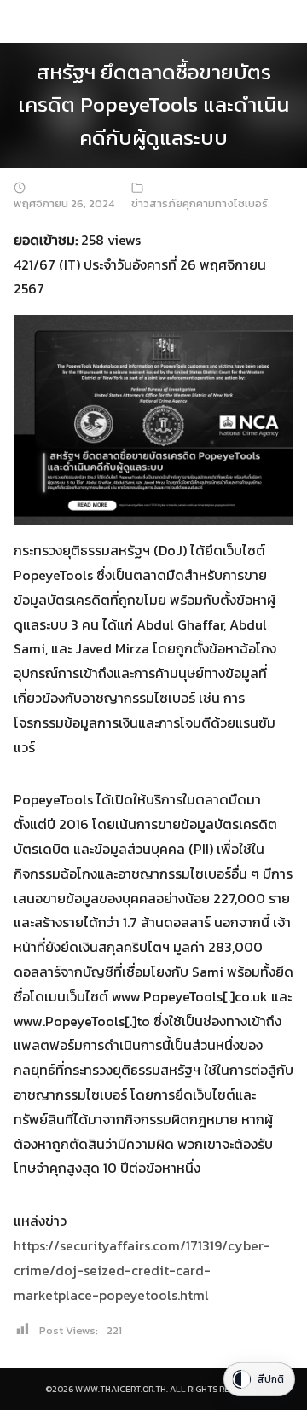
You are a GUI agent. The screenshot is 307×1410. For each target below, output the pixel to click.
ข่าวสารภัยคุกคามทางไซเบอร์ (199, 203)
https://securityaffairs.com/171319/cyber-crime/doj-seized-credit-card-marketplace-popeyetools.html (142, 1270)
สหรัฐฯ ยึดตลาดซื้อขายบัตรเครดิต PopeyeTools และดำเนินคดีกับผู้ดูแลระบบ (153, 105)
